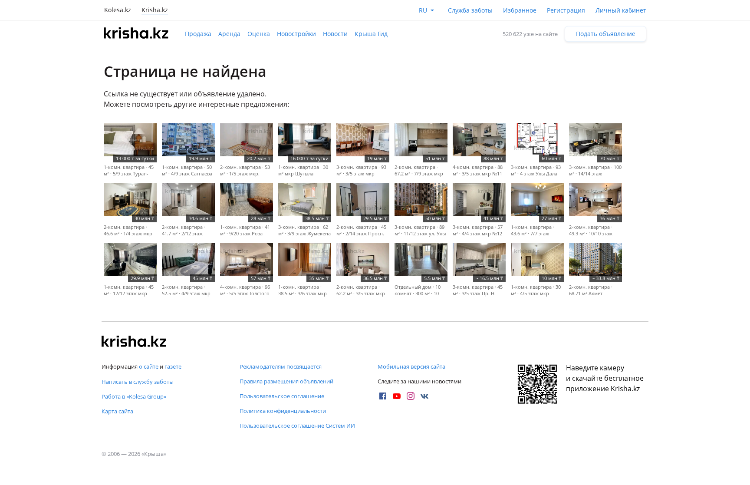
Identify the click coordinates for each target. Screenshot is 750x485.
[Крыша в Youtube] (396, 396)
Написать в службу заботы (138, 382)
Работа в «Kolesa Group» (134, 396)
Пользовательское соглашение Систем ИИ (297, 425)
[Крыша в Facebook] (383, 396)
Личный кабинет (620, 10)
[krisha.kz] (134, 342)
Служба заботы (470, 10)
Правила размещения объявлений (286, 381)
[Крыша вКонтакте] (424, 396)
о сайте (148, 366)
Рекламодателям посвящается (281, 366)
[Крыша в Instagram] (410, 396)
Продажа (198, 34)
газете (172, 366)
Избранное (519, 10)
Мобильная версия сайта (411, 366)
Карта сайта (117, 411)
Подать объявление (605, 34)
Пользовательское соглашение (282, 396)
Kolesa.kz (117, 10)
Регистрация (566, 10)
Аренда (229, 34)
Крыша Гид (371, 34)
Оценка (258, 34)
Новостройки (296, 34)
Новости (335, 34)
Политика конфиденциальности (283, 411)
